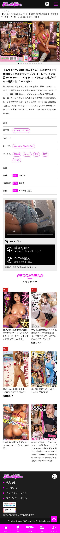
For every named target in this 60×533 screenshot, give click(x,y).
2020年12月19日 (21, 130)
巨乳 (37, 154)
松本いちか (36, 343)
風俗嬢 (17, 154)
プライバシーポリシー (18, 498)
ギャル (27, 154)
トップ (4, 11)
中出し (17, 160)
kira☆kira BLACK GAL (24, 146)
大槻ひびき (8, 396)
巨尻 (45, 154)
